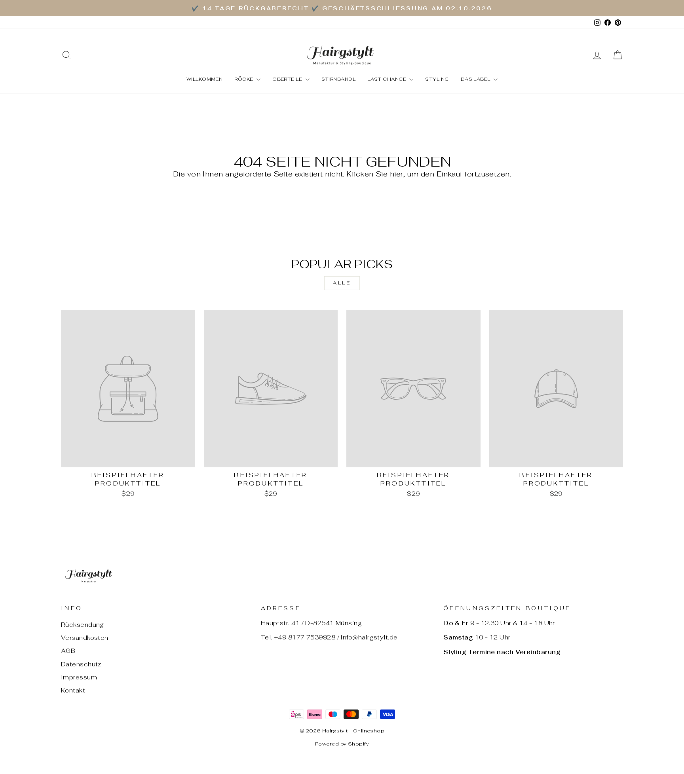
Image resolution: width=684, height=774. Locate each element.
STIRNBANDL (338, 79)
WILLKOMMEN (204, 79)
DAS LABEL (476, 79)
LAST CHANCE (387, 79)
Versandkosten (84, 637)
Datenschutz (81, 664)
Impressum (79, 677)
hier (396, 173)
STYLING (436, 79)
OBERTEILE (288, 79)
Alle (342, 283)
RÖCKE (244, 79)
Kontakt (73, 690)
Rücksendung (82, 624)
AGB (68, 650)
